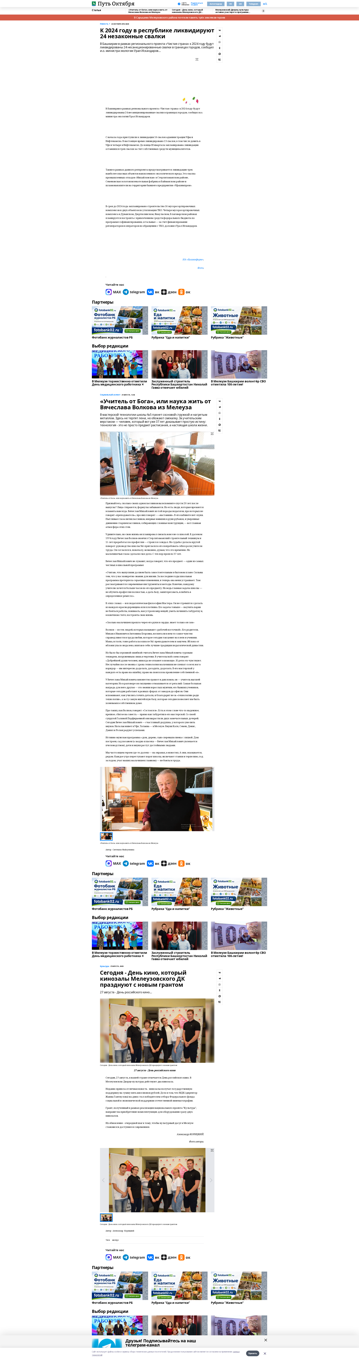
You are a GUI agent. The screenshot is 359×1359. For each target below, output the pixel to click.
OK (240, 4)
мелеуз (115, 1240)
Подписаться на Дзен (197, 4)
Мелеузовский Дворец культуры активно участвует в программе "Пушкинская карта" (232, 11)
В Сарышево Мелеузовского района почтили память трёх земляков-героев (179, 17)
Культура (104, 966)
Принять (252, 1353)
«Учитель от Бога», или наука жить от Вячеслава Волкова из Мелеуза (147, 11)
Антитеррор (216, 4)
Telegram (253, 4)
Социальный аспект (110, 395)
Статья (96, 10)
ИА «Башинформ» (192, 259)
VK (230, 4)
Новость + (105, 24)
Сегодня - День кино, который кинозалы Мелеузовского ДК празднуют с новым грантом (187, 11)
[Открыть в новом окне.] (113, 292)
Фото (200, 267)
